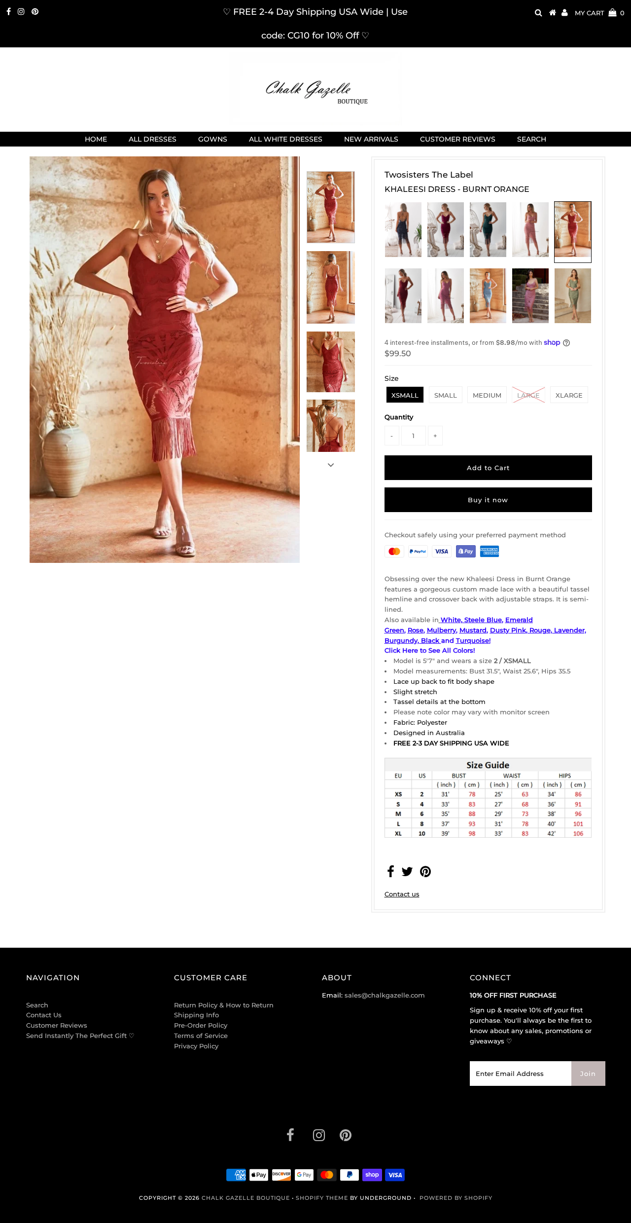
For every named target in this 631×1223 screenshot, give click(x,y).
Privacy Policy (196, 1046)
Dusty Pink (508, 630)
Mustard (473, 630)
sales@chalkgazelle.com (385, 995)
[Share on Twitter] (407, 874)
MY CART (600, 13)
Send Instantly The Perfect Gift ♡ (80, 1035)
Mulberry (441, 630)
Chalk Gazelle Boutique (246, 1197)
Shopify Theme (322, 1197)
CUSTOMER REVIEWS (457, 139)
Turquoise (472, 640)
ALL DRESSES (152, 139)
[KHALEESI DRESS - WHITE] (440, 620)
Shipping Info (196, 1015)
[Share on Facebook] (390, 874)
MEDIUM (487, 395)
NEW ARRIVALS (371, 139)
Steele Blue (483, 620)
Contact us (402, 894)
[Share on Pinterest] (425, 874)
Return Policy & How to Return (224, 1005)
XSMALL (405, 395)
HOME (96, 139)
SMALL (445, 395)
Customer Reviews (56, 1025)
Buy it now (488, 500)
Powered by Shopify (456, 1197)
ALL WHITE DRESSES (285, 139)
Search (37, 1005)
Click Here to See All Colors (429, 650)
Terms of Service (201, 1035)
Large (528, 395)
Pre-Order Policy (200, 1025)
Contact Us (44, 1015)
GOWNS (212, 139)
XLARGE (569, 395)
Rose (415, 630)
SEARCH (531, 139)
